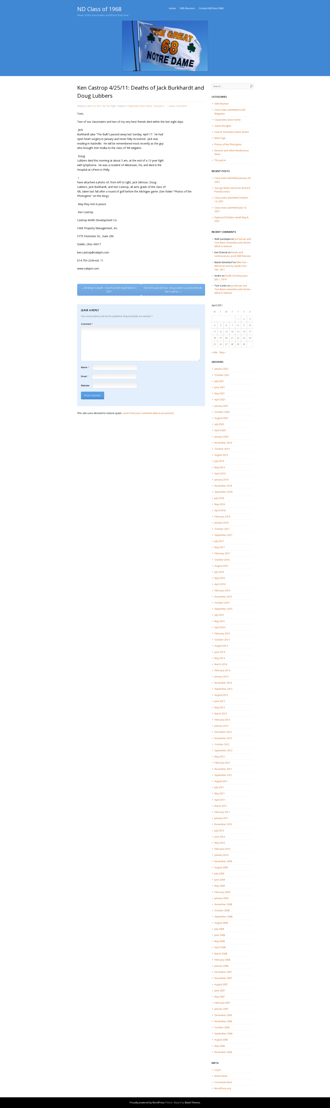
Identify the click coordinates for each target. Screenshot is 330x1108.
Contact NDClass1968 (211, 8)
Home (172, 8)
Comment (87, 323)
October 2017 (222, 529)
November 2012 (223, 738)
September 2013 (223, 689)
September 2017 (223, 535)
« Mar (215, 352)
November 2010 (223, 824)
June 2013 (219, 701)
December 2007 (223, 972)
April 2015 (220, 627)
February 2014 (222, 670)
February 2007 (222, 1002)
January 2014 (221, 676)
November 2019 (223, 442)
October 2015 (222, 602)
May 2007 (219, 996)
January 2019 (221, 479)
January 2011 (221, 818)
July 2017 (219, 541)
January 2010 (221, 855)
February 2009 (222, 892)
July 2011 (219, 787)
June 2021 (219, 387)
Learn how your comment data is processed (148, 413)
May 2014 (219, 658)
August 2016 (221, 565)
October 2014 (222, 639)
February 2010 (222, 849)
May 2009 (219, 885)
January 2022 (221, 368)
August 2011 (221, 781)
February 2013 (222, 719)
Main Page (220, 138)
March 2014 (220, 664)
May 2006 (219, 1046)
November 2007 (223, 978)
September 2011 (223, 775)
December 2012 (223, 732)
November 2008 (223, 904)
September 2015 (223, 608)
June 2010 (219, 836)
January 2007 (221, 1009)
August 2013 (221, 695)
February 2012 (222, 762)
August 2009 (221, 867)
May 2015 (219, 621)
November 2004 (223, 1052)
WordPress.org (222, 1088)
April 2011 (220, 799)
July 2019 (219, 461)
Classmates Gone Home (140, 106)
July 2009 (219, 873)
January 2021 (221, 405)
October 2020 (222, 412)
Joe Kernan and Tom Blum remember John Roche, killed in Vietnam (232, 242)
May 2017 (219, 547)
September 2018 (223, 492)
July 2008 (219, 929)
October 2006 (222, 1027)
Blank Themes (192, 1102)
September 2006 (223, 1033)
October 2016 (222, 559)
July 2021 (219, 381)
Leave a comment (178, 106)
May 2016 (219, 578)
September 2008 (223, 916)
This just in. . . (160, 106)
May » (222, 352)
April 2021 (220, 399)
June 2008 (219, 935)
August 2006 (221, 1039)
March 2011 (220, 806)
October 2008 (222, 910)
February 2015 (222, 633)
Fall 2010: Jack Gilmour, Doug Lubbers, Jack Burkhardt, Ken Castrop (173, 289)
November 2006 (223, 1021)
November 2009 (223, 861)
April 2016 (220, 584)
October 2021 (222, 375)
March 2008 (220, 953)
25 (215, 344)
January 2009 (221, 898)
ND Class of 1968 (99, 9)
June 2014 (219, 652)
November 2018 (223, 485)
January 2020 (221, 436)
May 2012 (219, 756)
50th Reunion (187, 8)
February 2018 (222, 516)
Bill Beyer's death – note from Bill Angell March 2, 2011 (109, 289)
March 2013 (220, 713)
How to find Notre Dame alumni (231, 132)
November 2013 (223, 682)
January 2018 (221, 522)
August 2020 (221, 418)
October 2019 (222, 449)
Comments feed (223, 1082)
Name (85, 367)
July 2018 (219, 498)
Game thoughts (222, 125)
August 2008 (221, 923)
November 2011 (223, 769)
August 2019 (221, 455)
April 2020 (220, 430)
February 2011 (222, 812)
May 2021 (219, 393)
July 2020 (219, 424)
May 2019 (219, 467)
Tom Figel (111, 106)
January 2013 (221, 725)
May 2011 (219, 793)
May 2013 (219, 707)
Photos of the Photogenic (228, 144)
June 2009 (219, 879)
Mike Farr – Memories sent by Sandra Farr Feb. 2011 (231, 266)
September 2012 (223, 750)
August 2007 (221, 984)
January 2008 (221, 966)
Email (84, 376)
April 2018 (220, 510)
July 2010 (219, 830)
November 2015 (223, 596)
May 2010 (219, 842)
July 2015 (219, 615)
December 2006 (223, 1015)
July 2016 (219, 572)
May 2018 (219, 504)
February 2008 (222, 959)
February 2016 (222, 590)
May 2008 (219, 941)
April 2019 (220, 473)
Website (85, 385)
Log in (217, 1069)
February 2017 (222, 553)
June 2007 (219, 990)
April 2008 (220, 947)
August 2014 (221, 645)
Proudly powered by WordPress (147, 1102)
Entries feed (220, 1076)
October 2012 (222, 744)
